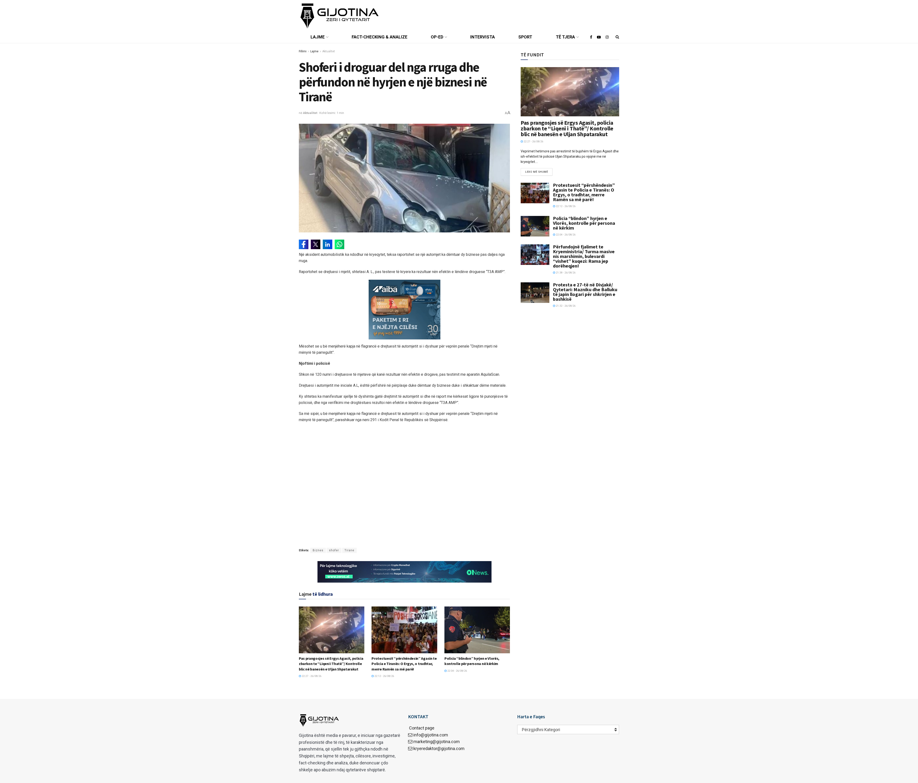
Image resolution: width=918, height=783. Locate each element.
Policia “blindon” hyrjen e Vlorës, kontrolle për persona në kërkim (584, 223)
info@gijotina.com (430, 734)
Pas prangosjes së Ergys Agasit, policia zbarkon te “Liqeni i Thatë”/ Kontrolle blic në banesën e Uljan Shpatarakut (331, 663)
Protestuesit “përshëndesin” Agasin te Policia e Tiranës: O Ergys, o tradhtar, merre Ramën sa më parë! (404, 663)
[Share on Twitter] (315, 244)
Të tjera (565, 36)
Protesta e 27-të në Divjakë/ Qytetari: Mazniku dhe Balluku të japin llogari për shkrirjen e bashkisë (585, 292)
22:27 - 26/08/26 (311, 676)
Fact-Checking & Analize (379, 36)
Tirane (349, 550)
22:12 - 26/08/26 (384, 676)
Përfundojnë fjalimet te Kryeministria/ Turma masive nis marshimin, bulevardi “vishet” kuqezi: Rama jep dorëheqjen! (584, 256)
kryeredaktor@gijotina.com (438, 748)
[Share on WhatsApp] (339, 244)
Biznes (318, 550)
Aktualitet (328, 51)
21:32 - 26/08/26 (565, 305)
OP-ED (437, 36)
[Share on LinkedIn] (327, 244)
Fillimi (302, 51)
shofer (334, 550)
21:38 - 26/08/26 (565, 272)
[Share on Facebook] (303, 244)
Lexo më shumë (536, 171)
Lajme (318, 36)
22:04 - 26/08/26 (457, 670)
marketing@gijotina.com (436, 741)
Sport (525, 36)
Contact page (421, 727)
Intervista (482, 36)
